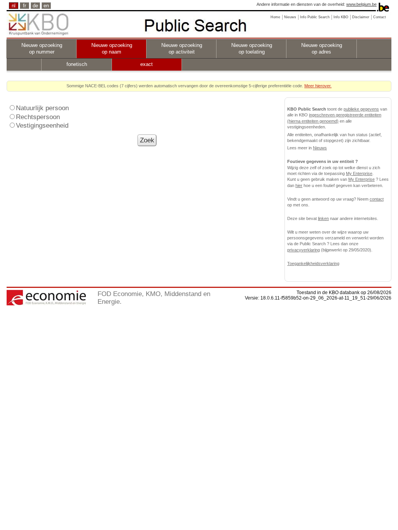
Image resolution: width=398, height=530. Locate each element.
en (46, 6)
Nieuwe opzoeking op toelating (251, 48)
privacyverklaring (303, 250)
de (35, 6)
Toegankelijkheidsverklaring (313, 263)
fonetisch (76, 64)
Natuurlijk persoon (42, 107)
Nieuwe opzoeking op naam (111, 48)
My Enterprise (359, 173)
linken (323, 218)
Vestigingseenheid (42, 125)
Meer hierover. (318, 85)
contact (377, 199)
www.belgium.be (361, 4)
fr (24, 6)
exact (146, 64)
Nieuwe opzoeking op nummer (41, 48)
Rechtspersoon (38, 116)
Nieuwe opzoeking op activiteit (181, 48)
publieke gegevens (361, 109)
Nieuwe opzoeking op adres (321, 48)
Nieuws (320, 147)
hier (298, 185)
